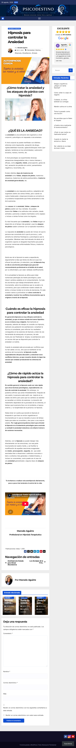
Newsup (44, 745)
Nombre (6, 671)
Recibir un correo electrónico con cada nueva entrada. (25, 715)
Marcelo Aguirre (22, 48)
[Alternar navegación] (39, 18)
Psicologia (24, 598)
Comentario (8, 633)
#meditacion (26, 53)
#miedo (34, 53)
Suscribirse (68, 744)
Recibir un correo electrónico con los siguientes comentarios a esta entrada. (25, 709)
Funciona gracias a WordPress (29, 745)
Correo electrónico (10, 683)
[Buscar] (71, 70)
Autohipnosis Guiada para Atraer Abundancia (16, 563)
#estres (38, 50)
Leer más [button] (59, 61)
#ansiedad (30, 50)
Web (4, 694)
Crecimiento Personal (14, 28)
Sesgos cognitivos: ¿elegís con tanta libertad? (61, 86)
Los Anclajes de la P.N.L (36, 562)
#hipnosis (18, 53)
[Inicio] (2, 18)
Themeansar (52, 745)
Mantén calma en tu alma (63, 106)
